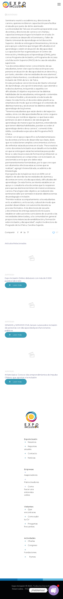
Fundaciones (30, 552)
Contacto (32, 453)
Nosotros (32, 442)
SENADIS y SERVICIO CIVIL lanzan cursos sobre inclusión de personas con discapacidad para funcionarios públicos (31, 328)
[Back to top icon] (57, 593)
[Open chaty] (53, 590)
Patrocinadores (31, 482)
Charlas (31, 541)
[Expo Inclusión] (14, 4)
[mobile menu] (59, 4)
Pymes (32, 557)
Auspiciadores (30, 475)
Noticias (31, 458)
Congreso (32, 545)
